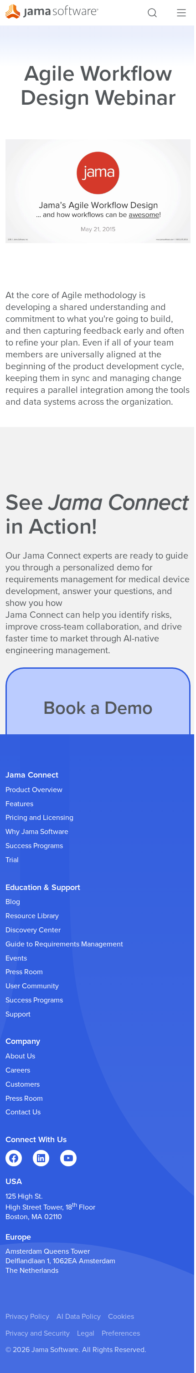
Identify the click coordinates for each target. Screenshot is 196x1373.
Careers (17, 1070)
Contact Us (23, 1112)
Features (19, 804)
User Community (32, 986)
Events (16, 958)
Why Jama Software (36, 831)
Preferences (121, 1333)
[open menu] (181, 13)
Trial (12, 859)
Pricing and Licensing (39, 817)
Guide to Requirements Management (64, 944)
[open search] (152, 13)
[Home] (51, 12)
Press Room (24, 971)
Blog (12, 901)
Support (18, 1014)
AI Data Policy (79, 1316)
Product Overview (33, 789)
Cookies (121, 1316)
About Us (20, 1056)
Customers (22, 1084)
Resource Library (32, 915)
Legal (85, 1333)
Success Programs (34, 845)
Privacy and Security (37, 1333)
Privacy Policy (27, 1316)
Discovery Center (33, 930)
